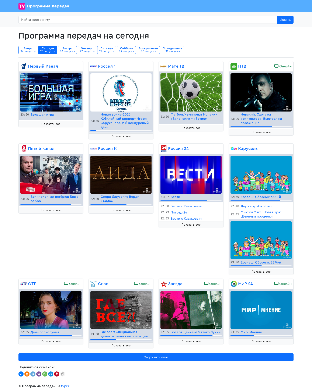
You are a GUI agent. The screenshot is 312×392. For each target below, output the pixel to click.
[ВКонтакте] (21, 374)
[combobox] (147, 20)
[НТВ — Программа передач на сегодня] (233, 66)
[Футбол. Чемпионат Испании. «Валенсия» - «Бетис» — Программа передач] (191, 92)
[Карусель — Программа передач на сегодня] (233, 148)
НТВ (242, 66)
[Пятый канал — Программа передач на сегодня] (23, 148)
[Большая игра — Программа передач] (51, 92)
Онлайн (285, 66)
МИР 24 (245, 284)
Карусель (248, 148)
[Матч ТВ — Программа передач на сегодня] (163, 66)
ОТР (32, 284)
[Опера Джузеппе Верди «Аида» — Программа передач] (121, 174)
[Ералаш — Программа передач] (261, 174)
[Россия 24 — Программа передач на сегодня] (163, 148)
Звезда (175, 284)
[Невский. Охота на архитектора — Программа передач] (261, 92)
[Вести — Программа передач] (191, 174)
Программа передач (48, 6)
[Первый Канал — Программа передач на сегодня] (23, 66)
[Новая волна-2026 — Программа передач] (121, 92)
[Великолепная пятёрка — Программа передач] (51, 174)
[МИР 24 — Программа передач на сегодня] (233, 283)
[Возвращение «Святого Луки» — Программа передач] (191, 309)
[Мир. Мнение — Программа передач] (261, 309)
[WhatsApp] (44, 374)
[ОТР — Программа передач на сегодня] (23, 283)
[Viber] (38, 374)
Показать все (50, 124)
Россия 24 (178, 148)
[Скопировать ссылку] (62, 374)
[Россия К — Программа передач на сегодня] (93, 148)
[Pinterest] (56, 374)
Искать (285, 19)
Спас (103, 284)
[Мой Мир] (50, 374)
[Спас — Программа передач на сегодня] (93, 283)
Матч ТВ (176, 66)
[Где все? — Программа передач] (121, 309)
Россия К (107, 148)
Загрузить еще (156, 357)
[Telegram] (32, 374)
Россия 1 (107, 66)
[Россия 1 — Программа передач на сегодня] (93, 66)
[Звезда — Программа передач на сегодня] (163, 283)
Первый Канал (43, 66)
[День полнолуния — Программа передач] (51, 309)
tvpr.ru (66, 386)
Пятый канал (41, 148)
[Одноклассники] (27, 374)
